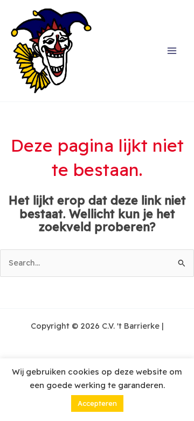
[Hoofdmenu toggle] (172, 50)
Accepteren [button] (97, 403)
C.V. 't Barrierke (124, 51)
